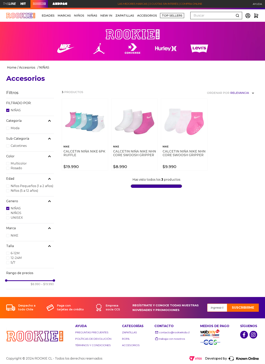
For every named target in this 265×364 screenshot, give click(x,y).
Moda (15, 128)
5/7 (13, 262)
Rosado (16, 168)
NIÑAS (44, 67)
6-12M (15, 253)
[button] (30, 103)
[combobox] (216, 15)
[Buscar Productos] (238, 15)
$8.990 (35, 284)
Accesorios (27, 67)
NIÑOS (16, 213)
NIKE (14, 235)
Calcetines (19, 146)
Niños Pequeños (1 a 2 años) (32, 186)
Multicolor (19, 163)
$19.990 (47, 284)
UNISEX (17, 217)
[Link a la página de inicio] (11, 67)
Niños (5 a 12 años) (24, 190)
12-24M (16, 258)
